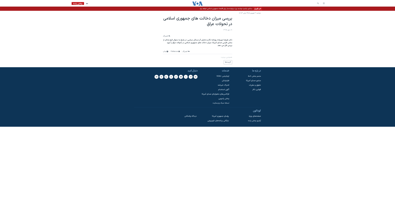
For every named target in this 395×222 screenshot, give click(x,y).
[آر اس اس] (166, 77)
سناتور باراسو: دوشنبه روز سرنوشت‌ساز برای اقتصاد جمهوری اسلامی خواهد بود (226, 8)
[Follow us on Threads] (171, 77)
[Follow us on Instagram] (176, 77)
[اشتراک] (156, 77)
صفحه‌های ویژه (255, 116)
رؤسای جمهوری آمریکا (220, 116)
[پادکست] (161, 77)
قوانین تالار (256, 89)
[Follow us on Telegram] (191, 77)
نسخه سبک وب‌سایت (221, 103)
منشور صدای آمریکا (253, 80)
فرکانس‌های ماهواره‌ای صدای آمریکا (215, 94)
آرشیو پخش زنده (254, 120)
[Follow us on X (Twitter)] (186, 77)
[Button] (166, 36)
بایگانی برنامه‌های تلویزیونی (218, 120)
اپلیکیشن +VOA (223, 76)
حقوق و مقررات (255, 85)
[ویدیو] (87, 3)
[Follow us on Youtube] (181, 77)
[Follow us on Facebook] (196, 77)
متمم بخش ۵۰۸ (254, 76)
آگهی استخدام (223, 89)
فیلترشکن (225, 80)
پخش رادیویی (223, 98)
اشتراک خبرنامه (223, 85)
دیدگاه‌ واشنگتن (190, 116)
